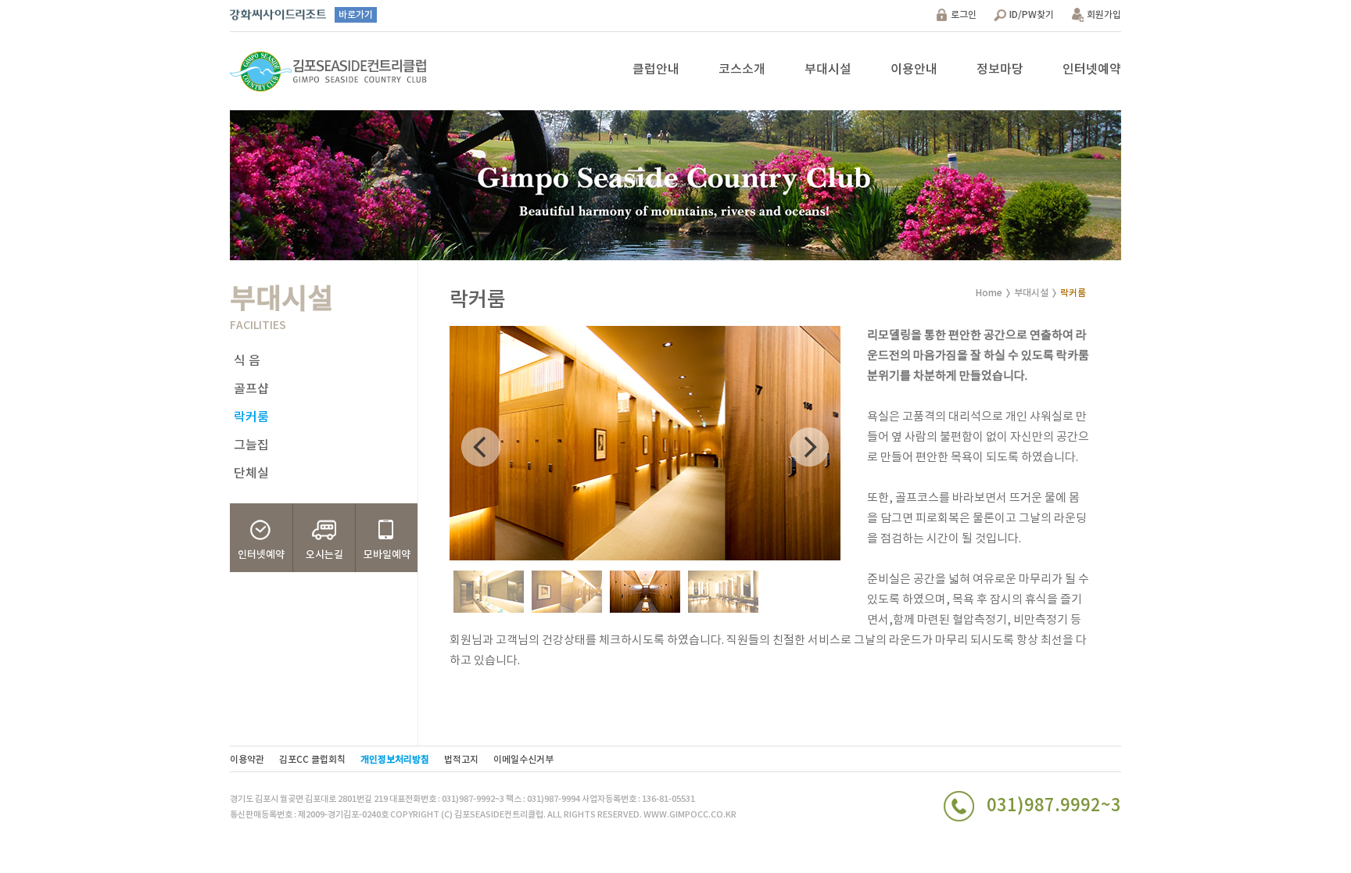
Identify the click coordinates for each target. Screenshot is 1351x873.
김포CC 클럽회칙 (312, 759)
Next (809, 447)
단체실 (251, 473)
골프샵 (251, 389)
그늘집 (251, 445)
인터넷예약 (1092, 70)
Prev (480, 447)
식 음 (247, 361)
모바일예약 (387, 555)
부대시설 (828, 70)
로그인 (964, 14)
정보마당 (1000, 70)
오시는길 (324, 555)
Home (989, 293)
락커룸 (251, 417)
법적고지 (461, 759)
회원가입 (1104, 14)
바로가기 (356, 14)
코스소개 (742, 70)
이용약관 (247, 759)
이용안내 (914, 70)
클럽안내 (655, 70)
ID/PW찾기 (1031, 14)
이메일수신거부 (523, 759)
